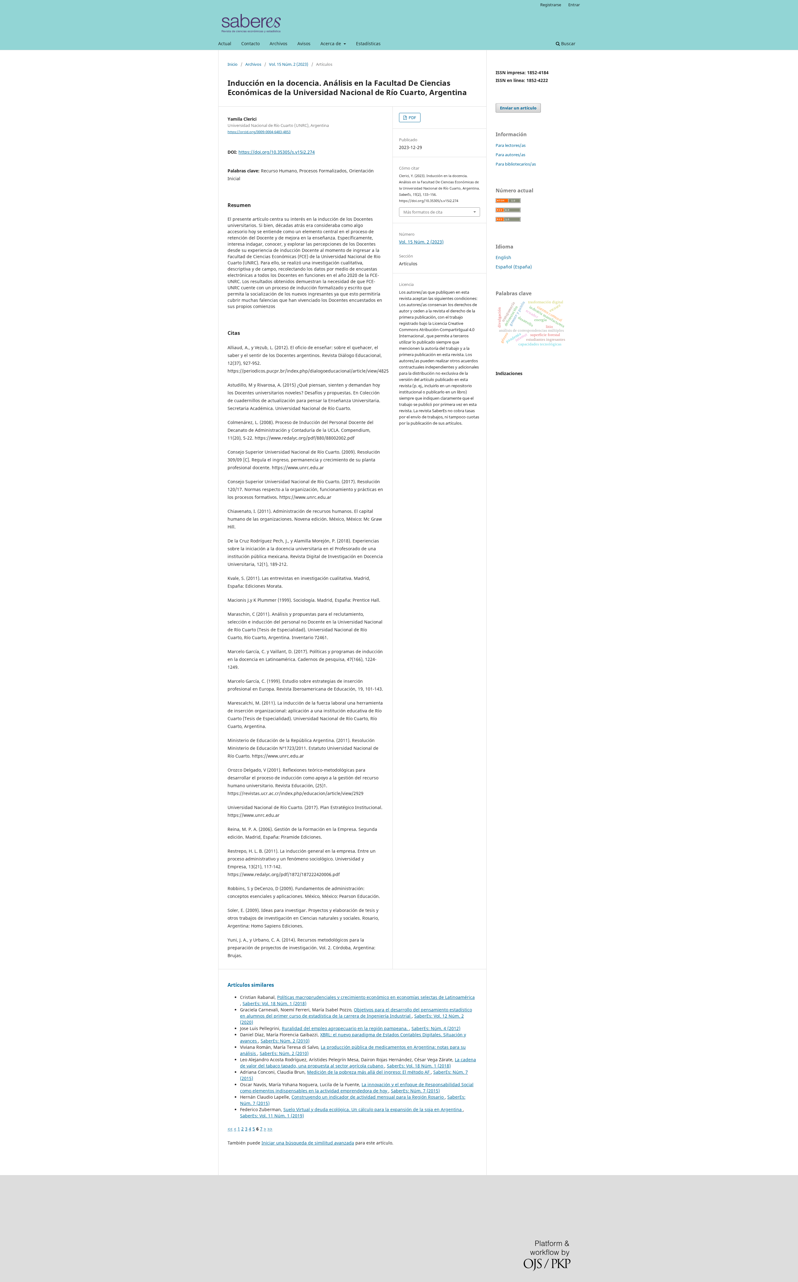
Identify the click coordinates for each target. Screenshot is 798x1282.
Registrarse (550, 4)
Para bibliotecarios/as (516, 164)
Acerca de (331, 43)
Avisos (303, 43)
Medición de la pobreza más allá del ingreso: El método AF (369, 1072)
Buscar (567, 43)
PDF (412, 117)
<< (230, 1129)
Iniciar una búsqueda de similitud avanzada (308, 1143)
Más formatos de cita (422, 212)
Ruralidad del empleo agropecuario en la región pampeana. (345, 1028)
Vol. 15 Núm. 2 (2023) (288, 64)
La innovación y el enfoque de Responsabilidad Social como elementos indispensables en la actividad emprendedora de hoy (357, 1088)
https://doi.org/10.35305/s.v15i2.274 (276, 152)
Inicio (233, 64)
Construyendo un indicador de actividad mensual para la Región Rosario (368, 1097)
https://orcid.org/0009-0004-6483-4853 (259, 132)
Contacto (250, 43)
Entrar (574, 4)
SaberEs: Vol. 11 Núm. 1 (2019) (272, 1116)
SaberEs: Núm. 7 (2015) (415, 1091)
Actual (224, 43)
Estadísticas (368, 43)
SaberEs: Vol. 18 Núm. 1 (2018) (274, 1003)
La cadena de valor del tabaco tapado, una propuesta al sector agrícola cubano (358, 1063)
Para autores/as (510, 154)
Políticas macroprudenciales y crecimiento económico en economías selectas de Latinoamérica (376, 997)
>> (269, 1129)
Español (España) (514, 267)
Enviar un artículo (518, 108)
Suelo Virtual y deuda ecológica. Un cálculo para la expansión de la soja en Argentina (373, 1109)
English (503, 257)
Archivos (278, 43)
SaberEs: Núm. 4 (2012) (435, 1028)
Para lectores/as (511, 145)
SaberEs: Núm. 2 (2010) (285, 1041)
